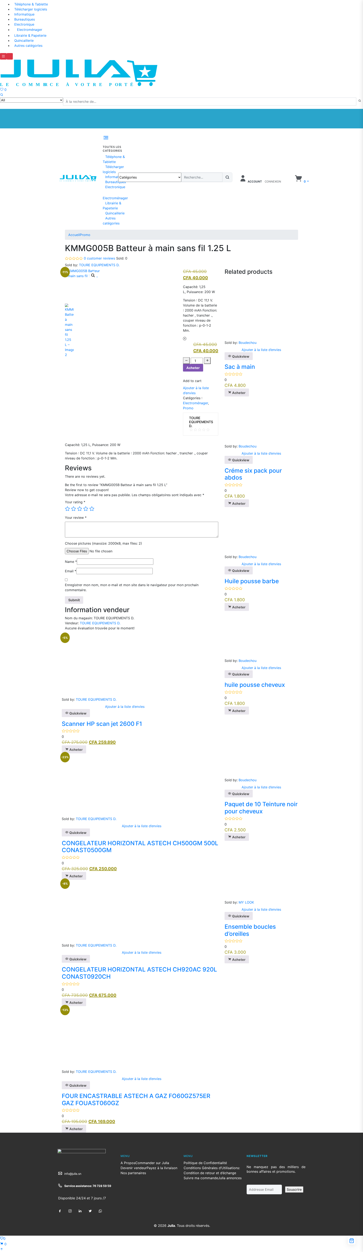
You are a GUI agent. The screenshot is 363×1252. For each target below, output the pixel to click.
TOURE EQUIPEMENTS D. (99, 265)
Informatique (24, 14)
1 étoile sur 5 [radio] (67, 508)
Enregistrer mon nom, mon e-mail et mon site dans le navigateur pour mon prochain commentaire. (132, 587)
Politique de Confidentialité (205, 1163)
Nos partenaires (133, 1173)
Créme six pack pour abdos (253, 474)
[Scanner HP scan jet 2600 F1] (125, 665)
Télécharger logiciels (30, 9)
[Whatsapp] (100, 1211)
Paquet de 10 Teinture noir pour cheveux (261, 808)
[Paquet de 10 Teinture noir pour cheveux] (256, 745)
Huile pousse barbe (252, 581)
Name (71, 561)
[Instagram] (70, 1211)
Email (70, 571)
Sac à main (240, 366)
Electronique (24, 24)
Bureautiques (24, 19)
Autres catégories (28, 45)
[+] (207, 360)
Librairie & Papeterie (30, 35)
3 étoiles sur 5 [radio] (79, 508)
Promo (85, 235)
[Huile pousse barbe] (248, 530)
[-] (186, 360)
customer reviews (99, 258)
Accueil (74, 235)
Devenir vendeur (134, 1168)
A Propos (128, 1163)
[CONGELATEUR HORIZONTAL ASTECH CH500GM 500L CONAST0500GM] (125, 784)
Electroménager (29, 29)
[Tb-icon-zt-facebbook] (59, 1211)
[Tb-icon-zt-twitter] (90, 1211)
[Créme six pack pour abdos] (248, 420)
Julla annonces (230, 1178)
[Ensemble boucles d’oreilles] (247, 870)
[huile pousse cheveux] (248, 634)
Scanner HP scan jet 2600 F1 (102, 723)
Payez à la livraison (162, 1168)
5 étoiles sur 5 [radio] (91, 508)
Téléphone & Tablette (31, 4)
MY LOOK (246, 902)
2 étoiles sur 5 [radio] (73, 508)
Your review (76, 517)
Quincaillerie (24, 40)
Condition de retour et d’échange (210, 1173)
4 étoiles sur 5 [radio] (85, 508)
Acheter (193, 368)
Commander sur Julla (152, 1163)
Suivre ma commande (201, 1178)
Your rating (75, 502)
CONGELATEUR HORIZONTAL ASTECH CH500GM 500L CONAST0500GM (140, 847)
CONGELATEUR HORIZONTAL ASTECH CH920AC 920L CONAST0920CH (139, 973)
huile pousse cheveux (255, 684)
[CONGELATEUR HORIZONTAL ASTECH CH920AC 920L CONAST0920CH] (125, 911)
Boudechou (247, 342)
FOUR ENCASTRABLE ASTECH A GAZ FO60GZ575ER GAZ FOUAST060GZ (136, 1099)
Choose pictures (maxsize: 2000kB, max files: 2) (103, 543)
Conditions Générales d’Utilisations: (212, 1168)
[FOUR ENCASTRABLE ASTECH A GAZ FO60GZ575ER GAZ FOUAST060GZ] (125, 1037)
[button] (301, 181)
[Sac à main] (256, 308)
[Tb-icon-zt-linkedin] (80, 1211)
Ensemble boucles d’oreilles (250, 930)
